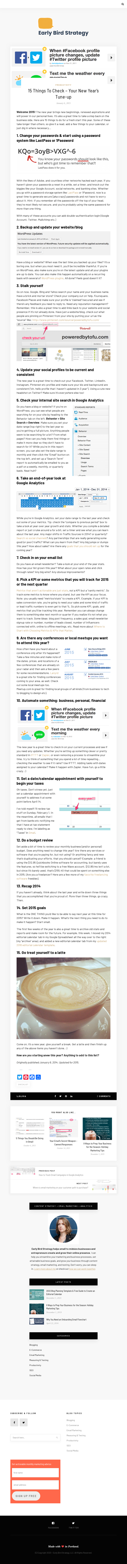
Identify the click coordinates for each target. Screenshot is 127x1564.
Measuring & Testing (38, 1360)
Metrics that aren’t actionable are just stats (42, 590)
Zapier (45, 755)
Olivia (22, 1096)
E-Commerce (35, 1350)
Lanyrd (54, 673)
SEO (31, 1370)
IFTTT (34, 755)
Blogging (33, 1344)
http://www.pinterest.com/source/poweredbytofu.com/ (65, 320)
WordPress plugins (52, 278)
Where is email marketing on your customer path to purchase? (60, 1187)
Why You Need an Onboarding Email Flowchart (66, 1319)
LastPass (73, 192)
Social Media (35, 1375)
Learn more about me (45, 1268)
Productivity (63, 85)
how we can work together (82, 1268)
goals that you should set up (83, 546)
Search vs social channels (32, 538)
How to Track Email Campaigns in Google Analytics (61, 1175)
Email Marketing (36, 1355)
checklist (23, 1084)
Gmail (32, 832)
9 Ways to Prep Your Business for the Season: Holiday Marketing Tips (97, 1147)
